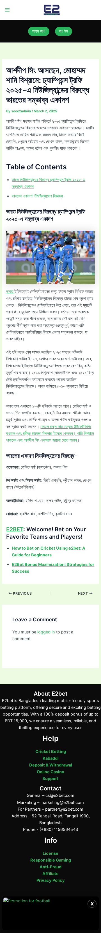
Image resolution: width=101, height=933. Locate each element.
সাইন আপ (38, 31)
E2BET (14, 529)
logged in (46, 632)
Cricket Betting (50, 751)
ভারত (10, 291)
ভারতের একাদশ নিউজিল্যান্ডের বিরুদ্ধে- (38, 196)
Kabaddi (51, 758)
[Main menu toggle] (7, 10)
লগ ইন (63, 31)
